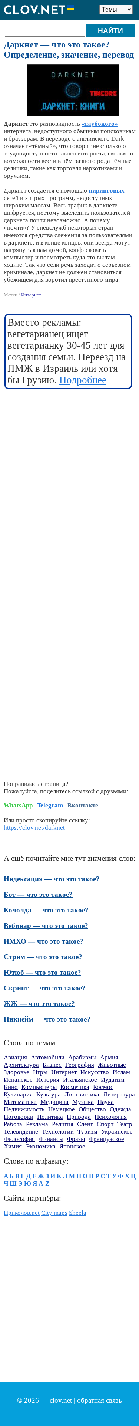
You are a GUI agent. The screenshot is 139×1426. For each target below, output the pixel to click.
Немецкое (61, 1109)
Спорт (105, 1124)
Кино (11, 1087)
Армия (109, 1057)
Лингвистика (81, 1094)
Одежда (120, 1109)
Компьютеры (39, 1087)
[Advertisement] (69, 466)
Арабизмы (82, 1057)
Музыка (83, 1101)
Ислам (121, 1072)
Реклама (37, 1124)
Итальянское (80, 1079)
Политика (50, 1116)
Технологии (58, 1131)
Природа (79, 1116)
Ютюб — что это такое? (42, 972)
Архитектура (21, 1064)
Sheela (77, 1212)
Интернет (31, 295)
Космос (103, 1087)
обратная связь (99, 1400)
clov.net (61, 1400)
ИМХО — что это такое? (43, 941)
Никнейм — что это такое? (47, 1019)
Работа (13, 1124)
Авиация (15, 1057)
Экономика (41, 1146)
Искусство (94, 1072)
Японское (72, 1146)
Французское (106, 1139)
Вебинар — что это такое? (46, 926)
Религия (62, 1124)
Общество (92, 1109)
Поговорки (18, 1116)
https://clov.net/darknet (34, 827)
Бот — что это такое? (38, 894)
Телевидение (21, 1131)
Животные (112, 1064)
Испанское (18, 1079)
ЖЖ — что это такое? (39, 1003)
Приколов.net (22, 1212)
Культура (48, 1094)
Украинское (117, 1131)
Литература (119, 1094)
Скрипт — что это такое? (45, 988)
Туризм (87, 1131)
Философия (19, 1139)
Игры (40, 1072)
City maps (54, 1212)
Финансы (51, 1139)
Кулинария (18, 1094)
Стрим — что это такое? (43, 957)
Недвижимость (24, 1109)
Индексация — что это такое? (52, 879)
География (79, 1064)
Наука (105, 1101)
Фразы (76, 1139)
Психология (111, 1116)
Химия (13, 1146)
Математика (20, 1101)
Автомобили (47, 1057)
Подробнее (82, 380)
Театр (124, 1124)
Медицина (54, 1101)
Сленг (85, 1124)
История (47, 1079)
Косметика (74, 1087)
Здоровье (16, 1072)
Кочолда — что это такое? (46, 910)
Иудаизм (113, 1079)
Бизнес (52, 1064)
